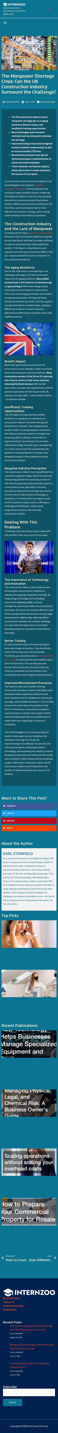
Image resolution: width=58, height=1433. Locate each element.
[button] (48, 9)
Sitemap (44, 1426)
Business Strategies (47, 102)
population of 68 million (40, 232)
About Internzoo (11, 1298)
